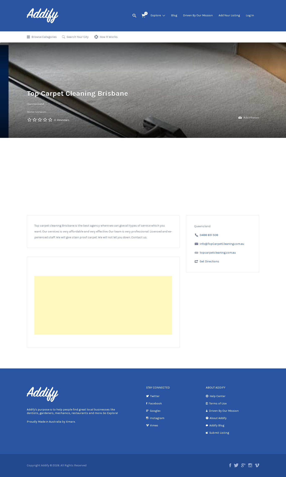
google (243, 465)
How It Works (109, 37)
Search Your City (78, 37)
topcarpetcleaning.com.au (218, 252)
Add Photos (251, 117)
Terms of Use (218, 403)
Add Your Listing (229, 15)
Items (143, 16)
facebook (230, 465)
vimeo (257, 465)
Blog (174, 15)
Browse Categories (44, 37)
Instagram (157, 418)
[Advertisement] (143, 184)
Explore (156, 15)
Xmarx (70, 421)
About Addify (218, 418)
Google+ (155, 411)
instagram (250, 465)
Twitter (155, 396)
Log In (250, 15)
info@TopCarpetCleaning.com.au (222, 244)
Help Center (217, 396)
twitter (236, 465)
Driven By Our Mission (198, 15)
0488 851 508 (209, 235)
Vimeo (154, 425)
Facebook (155, 403)
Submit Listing (219, 433)
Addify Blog (216, 425)
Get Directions (209, 261)
